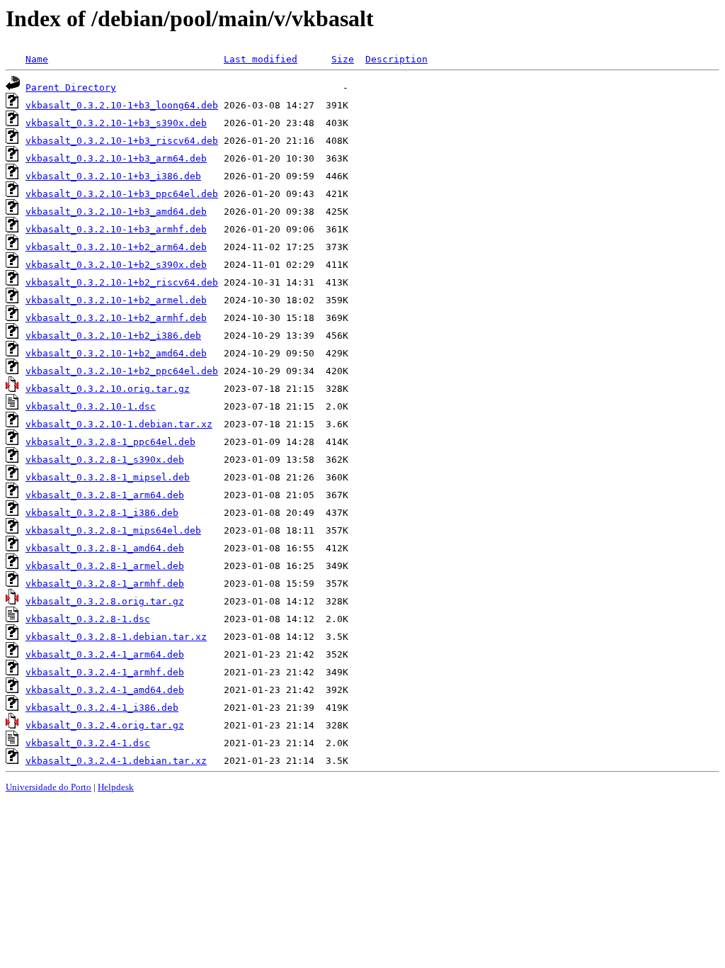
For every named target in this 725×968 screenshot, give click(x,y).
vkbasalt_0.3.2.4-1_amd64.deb (104, 690)
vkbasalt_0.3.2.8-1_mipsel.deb (107, 477)
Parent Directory (70, 87)
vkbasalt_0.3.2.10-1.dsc (90, 406)
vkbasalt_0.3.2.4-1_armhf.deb (104, 672)
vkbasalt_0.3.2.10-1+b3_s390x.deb (116, 123)
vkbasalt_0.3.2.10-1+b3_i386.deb (113, 176)
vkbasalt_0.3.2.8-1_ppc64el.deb (110, 442)
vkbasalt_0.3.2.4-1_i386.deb (101, 707)
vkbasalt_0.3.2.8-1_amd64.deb (104, 548)
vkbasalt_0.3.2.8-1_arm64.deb (104, 495)
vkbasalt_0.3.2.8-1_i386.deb (101, 512)
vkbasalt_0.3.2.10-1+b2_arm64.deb (116, 247)
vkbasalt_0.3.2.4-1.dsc (87, 743)
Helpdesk (116, 787)
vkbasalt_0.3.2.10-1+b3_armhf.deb (116, 229)
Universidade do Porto (48, 787)
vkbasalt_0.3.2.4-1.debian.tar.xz (116, 760)
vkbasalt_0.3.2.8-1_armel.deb (104, 566)
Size (342, 59)
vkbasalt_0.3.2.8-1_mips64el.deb (113, 530)
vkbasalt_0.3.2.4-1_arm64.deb (104, 654)
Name (36, 59)
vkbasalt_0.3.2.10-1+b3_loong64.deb (121, 105)
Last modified (260, 59)
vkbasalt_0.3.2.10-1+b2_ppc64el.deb (121, 371)
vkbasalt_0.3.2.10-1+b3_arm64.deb (116, 158)
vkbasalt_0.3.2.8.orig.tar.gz (104, 601)
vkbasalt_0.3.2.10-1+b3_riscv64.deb (121, 140)
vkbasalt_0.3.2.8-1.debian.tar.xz (116, 636)
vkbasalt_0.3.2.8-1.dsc (87, 619)
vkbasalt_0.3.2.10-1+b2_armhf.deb (116, 318)
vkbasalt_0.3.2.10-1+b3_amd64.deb (116, 211)
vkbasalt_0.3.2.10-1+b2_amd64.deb (116, 353)
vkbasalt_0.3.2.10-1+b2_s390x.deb (116, 264)
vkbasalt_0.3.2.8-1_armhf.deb (104, 583)
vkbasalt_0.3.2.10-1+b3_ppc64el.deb (121, 193)
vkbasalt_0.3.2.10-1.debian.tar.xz (118, 424)
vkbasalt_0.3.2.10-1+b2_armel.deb (116, 300)
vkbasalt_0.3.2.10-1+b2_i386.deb (113, 335)
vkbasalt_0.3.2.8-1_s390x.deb (104, 459)
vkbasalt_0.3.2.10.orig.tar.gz (107, 388)
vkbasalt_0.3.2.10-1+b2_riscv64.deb (121, 282)
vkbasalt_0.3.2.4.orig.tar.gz (104, 725)
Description (396, 59)
